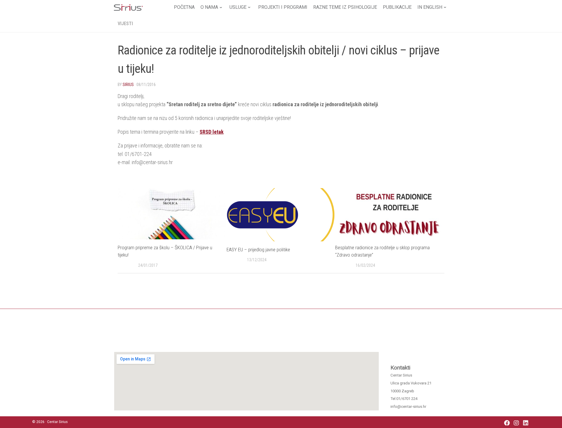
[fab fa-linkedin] (526, 423)
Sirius (128, 84)
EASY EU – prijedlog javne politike (258, 249)
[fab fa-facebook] (507, 423)
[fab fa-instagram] (516, 423)
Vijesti (125, 23)
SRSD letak (212, 132)
